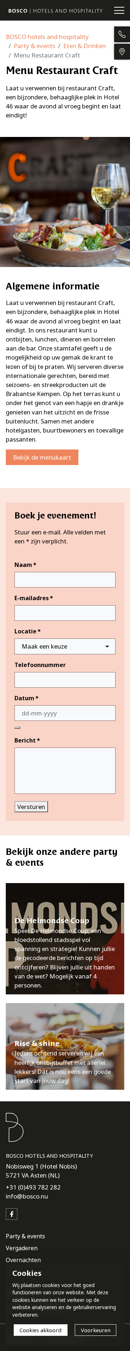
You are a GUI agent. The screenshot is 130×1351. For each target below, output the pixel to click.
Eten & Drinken (84, 46)
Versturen (31, 807)
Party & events (34, 46)
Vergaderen (22, 1248)
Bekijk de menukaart (42, 457)
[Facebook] (11, 1214)
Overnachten (23, 1260)
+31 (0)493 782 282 (33, 1187)
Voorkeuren (95, 1330)
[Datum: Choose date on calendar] (17, 728)
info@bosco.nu (27, 1196)
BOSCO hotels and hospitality (47, 37)
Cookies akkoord (40, 1330)
